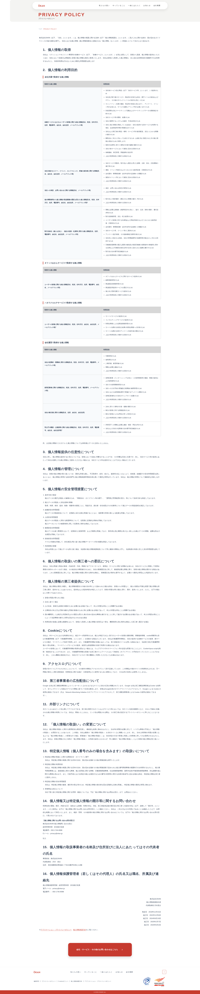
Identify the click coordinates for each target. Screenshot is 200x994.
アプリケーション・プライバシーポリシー (98, 981)
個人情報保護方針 (76, 981)
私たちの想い (104, 5)
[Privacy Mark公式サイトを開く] (147, 981)
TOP (40, 29)
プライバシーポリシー (49, 981)
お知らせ (147, 5)
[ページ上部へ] (164, 972)
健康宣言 (36, 981)
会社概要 (157, 5)
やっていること (119, 5)
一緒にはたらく (134, 5)
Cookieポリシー (63, 981)
